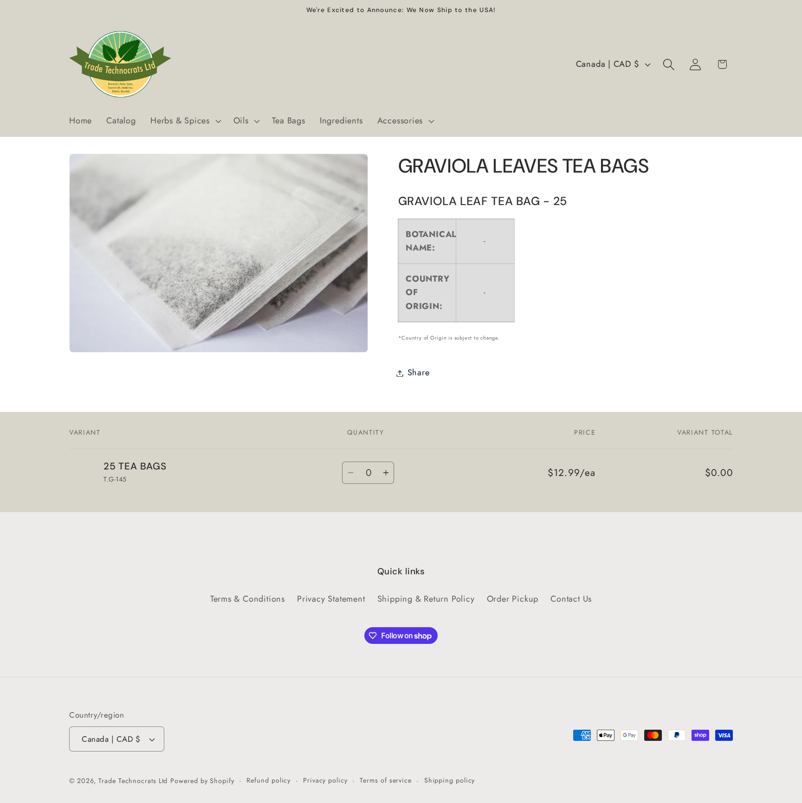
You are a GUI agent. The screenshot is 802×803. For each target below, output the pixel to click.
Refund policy (268, 780)
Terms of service (386, 780)
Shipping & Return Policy (426, 599)
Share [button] (418, 373)
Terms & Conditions (247, 599)
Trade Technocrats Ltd (133, 780)
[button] (184, 121)
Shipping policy (449, 780)
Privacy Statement (331, 599)
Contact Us (571, 599)
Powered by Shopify (202, 780)
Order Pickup (512, 599)
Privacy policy (325, 780)
